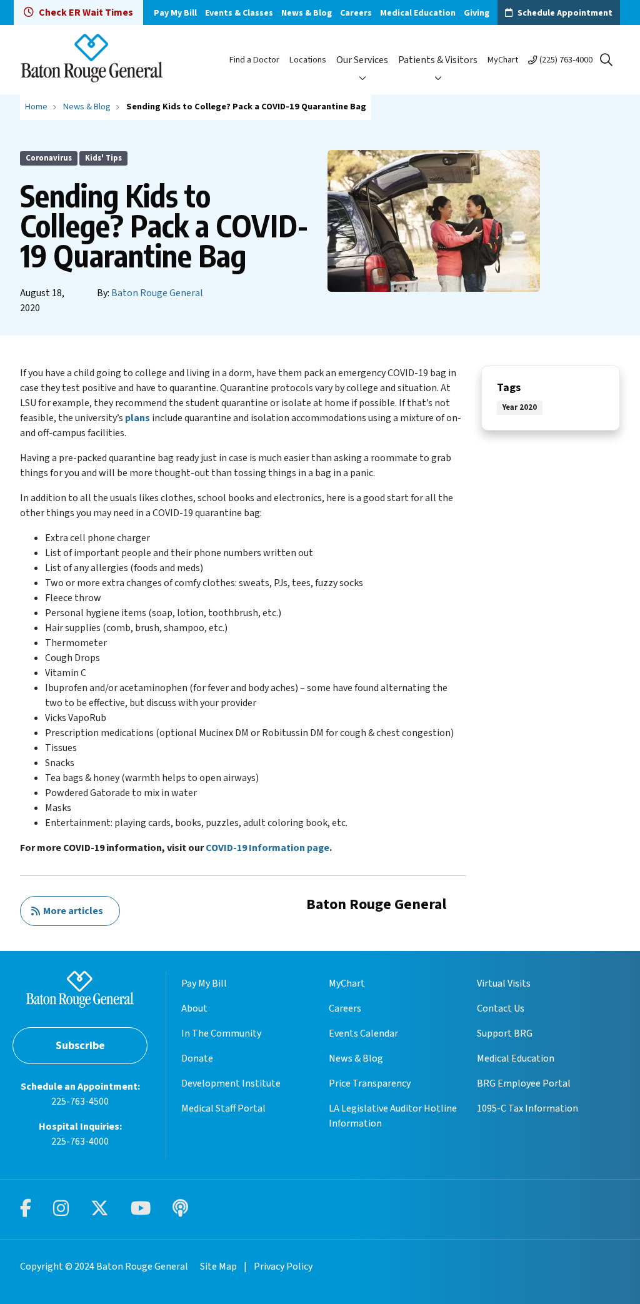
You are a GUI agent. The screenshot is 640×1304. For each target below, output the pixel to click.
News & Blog (306, 13)
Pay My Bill (175, 13)
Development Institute (231, 1083)
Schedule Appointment (565, 13)
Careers (356, 13)
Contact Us (500, 1008)
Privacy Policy (283, 1266)
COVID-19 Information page (267, 848)
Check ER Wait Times (86, 12)
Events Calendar (363, 1033)
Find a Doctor (254, 59)
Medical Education (418, 13)
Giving (476, 13)
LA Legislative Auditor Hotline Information (393, 1116)
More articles (71, 911)
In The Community (221, 1033)
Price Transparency (370, 1083)
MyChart (503, 59)
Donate (197, 1058)
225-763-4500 (80, 1101)
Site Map (218, 1266)
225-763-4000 (80, 1141)
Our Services (362, 60)
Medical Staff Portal (223, 1108)
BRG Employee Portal (524, 1083)
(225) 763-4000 (565, 59)
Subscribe (80, 1045)
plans (137, 418)
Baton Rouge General (157, 293)
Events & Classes (239, 13)
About (194, 1008)
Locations (307, 59)
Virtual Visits (504, 983)
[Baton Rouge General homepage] (92, 59)
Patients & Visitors (438, 60)
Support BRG (504, 1033)
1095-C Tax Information (527, 1108)
